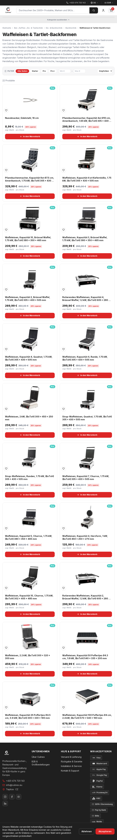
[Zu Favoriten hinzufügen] (6, 110)
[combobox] (52, 10)
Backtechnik (71, 28)
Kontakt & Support (70, 770)
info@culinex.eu (14, 785)
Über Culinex (38, 757)
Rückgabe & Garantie (71, 761)
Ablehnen (87, 831)
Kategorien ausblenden (57, 20)
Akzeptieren (105, 831)
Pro (44, 71)
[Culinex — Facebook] (12, 796)
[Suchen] (93, 10)
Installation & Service (71, 766)
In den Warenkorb (31, 136)
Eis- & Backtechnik (54, 28)
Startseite (6, 28)
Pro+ (52, 71)
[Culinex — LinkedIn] (5, 803)
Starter (35, 71)
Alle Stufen (22, 71)
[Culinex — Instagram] (5, 796)
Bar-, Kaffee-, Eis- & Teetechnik (28, 28)
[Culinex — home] (8, 10)
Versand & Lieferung (71, 757)
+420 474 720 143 (15, 780)
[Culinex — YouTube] (18, 796)
